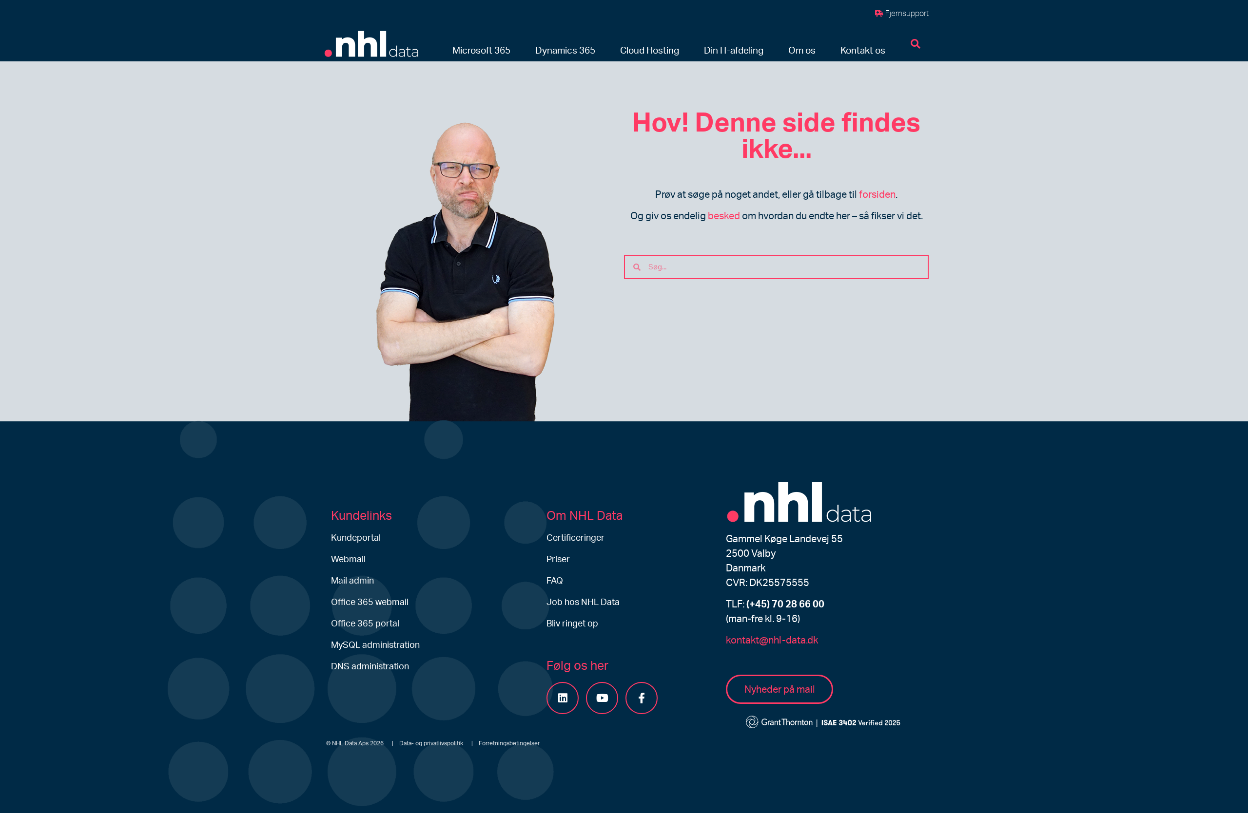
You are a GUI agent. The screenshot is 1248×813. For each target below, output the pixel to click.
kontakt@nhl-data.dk (772, 640)
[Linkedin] (562, 698)
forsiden (877, 195)
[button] (481, 51)
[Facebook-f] (641, 698)
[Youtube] (602, 698)
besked (724, 216)
